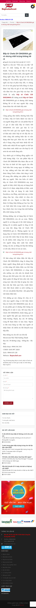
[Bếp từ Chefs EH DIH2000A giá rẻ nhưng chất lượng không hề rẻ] (18, 111)
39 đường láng (10, 360)
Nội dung (6, 387)
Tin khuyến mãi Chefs (8, 420)
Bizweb (22, 605)
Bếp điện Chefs (7, 567)
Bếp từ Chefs (6, 554)
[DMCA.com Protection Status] (6, 547)
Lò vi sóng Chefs (7, 580)
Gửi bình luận (8, 403)
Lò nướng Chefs (7, 572)
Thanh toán (15, 1)
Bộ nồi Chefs (6, 570)
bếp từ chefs (18, 360)
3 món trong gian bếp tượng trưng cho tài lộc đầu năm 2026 (17, 446)
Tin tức (12, 22)
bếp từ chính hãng (25, 362)
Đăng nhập (22, 1)
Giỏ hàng (8, 1)
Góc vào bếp (5, 423)
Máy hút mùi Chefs (7, 559)
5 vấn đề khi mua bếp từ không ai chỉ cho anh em (17, 435)
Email (5, 381)
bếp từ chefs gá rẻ (14, 362)
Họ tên (5, 375)
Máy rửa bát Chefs (7, 562)
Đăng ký (28, 1)
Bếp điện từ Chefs (7, 557)
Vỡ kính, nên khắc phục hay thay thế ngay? (17, 457)
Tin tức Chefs (6, 418)
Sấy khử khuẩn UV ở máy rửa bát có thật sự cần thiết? (17, 467)
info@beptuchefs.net (9, 543)
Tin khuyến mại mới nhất (9, 578)
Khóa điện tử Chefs (8, 583)
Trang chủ (5, 22)
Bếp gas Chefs (6, 575)
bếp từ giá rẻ (6, 364)
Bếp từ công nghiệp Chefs (10, 564)
